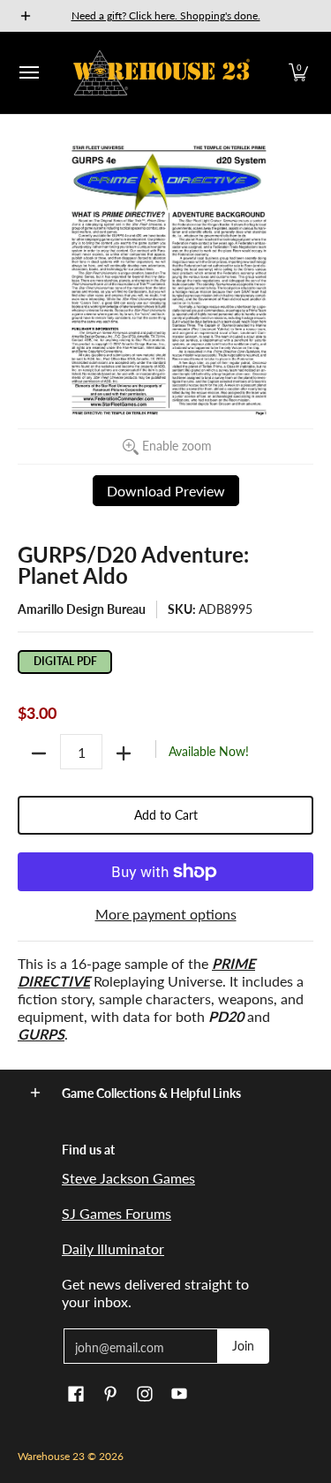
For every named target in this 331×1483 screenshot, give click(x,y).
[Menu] (28, 73)
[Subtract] (39, 753)
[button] (298, 73)
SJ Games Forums (116, 1213)
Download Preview (166, 490)
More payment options (166, 913)
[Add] (123, 753)
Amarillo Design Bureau (82, 609)
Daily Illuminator (113, 1248)
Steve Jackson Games (128, 1177)
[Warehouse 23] (161, 73)
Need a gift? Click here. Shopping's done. (165, 15)
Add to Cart (166, 814)
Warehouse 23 (51, 1456)
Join (243, 1345)
